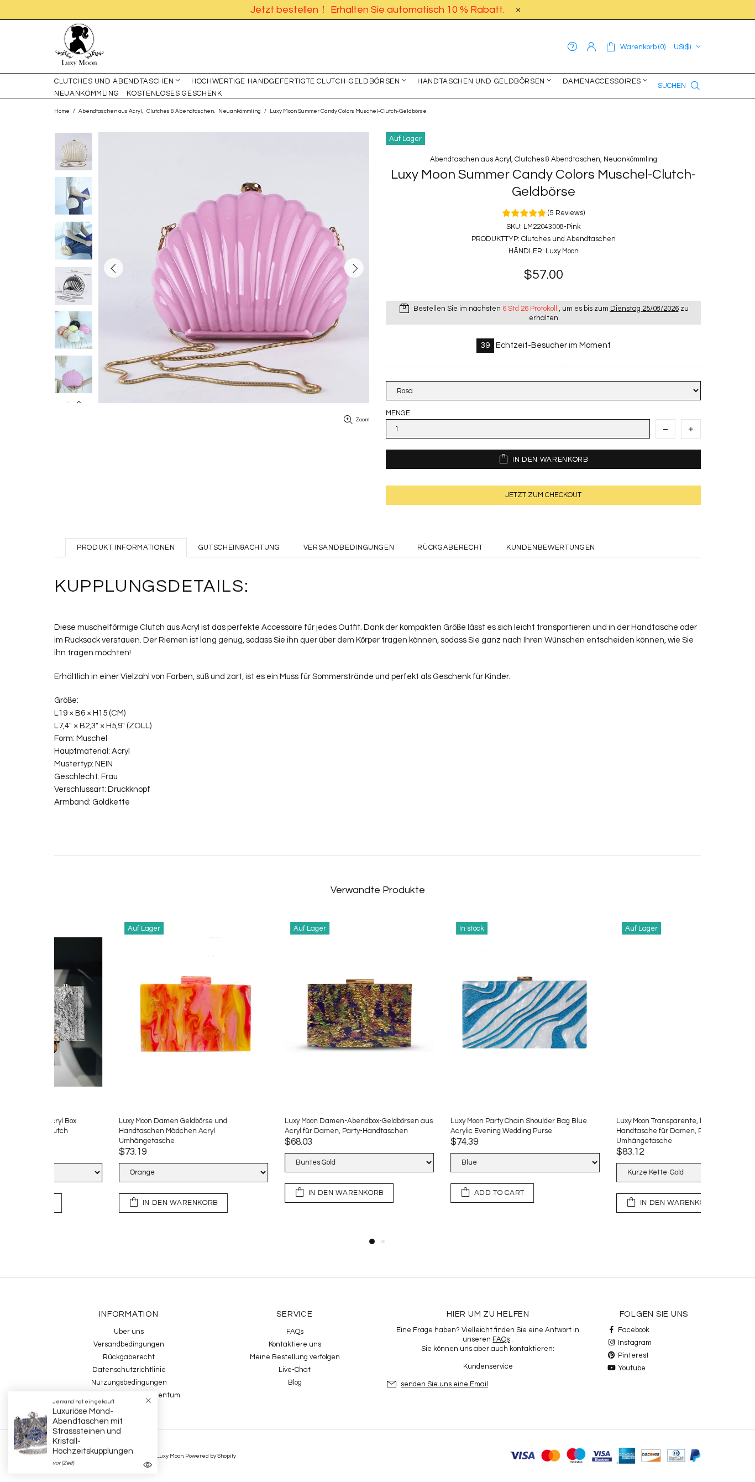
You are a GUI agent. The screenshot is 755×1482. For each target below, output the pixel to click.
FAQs (294, 1331)
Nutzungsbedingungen (129, 1382)
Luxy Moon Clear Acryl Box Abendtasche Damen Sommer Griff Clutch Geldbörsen (285, 1126)
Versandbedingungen (128, 1344)
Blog (295, 1382)
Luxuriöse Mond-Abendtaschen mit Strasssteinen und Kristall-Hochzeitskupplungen (93, 1431)
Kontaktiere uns (295, 1344)
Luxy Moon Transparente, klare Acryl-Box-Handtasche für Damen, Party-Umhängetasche (122, 1131)
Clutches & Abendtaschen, (180, 111)
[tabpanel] (129, 1075)
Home (62, 111)
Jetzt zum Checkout (543, 495)
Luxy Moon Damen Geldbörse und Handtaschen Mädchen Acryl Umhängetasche (606, 1131)
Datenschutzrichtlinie (129, 1370)
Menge (398, 413)
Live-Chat (295, 1370)
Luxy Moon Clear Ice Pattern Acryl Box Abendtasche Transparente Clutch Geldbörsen (447, 1131)
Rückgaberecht (129, 1357)
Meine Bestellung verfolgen (295, 1357)
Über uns (129, 1331)
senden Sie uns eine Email (444, 1384)
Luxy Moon (79, 46)
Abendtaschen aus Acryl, (110, 111)
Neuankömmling (239, 111)
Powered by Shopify (210, 1456)
